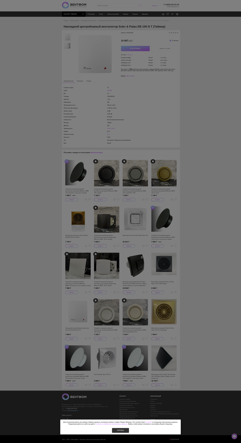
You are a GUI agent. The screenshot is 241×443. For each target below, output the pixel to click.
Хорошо (120, 430)
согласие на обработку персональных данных (111, 424)
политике (148, 422)
